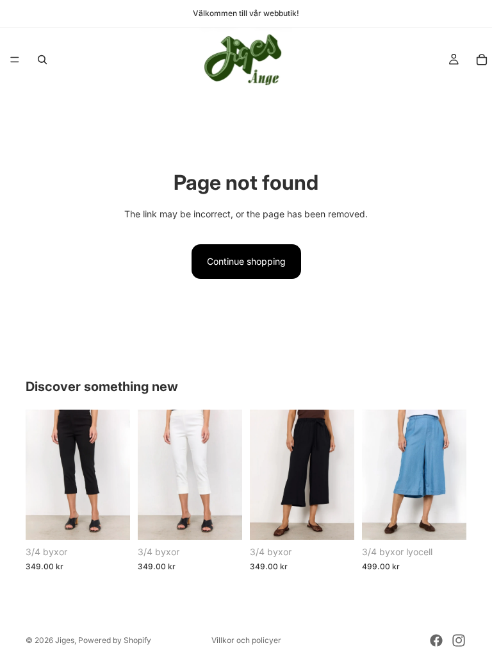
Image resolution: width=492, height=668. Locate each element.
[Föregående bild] (40, 474)
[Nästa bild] (116, 474)
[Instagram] (458, 640)
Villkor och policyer (246, 640)
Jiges (64, 640)
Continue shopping (246, 261)
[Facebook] (436, 640)
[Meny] (14, 59)
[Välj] (110, 520)
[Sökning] (42, 60)
